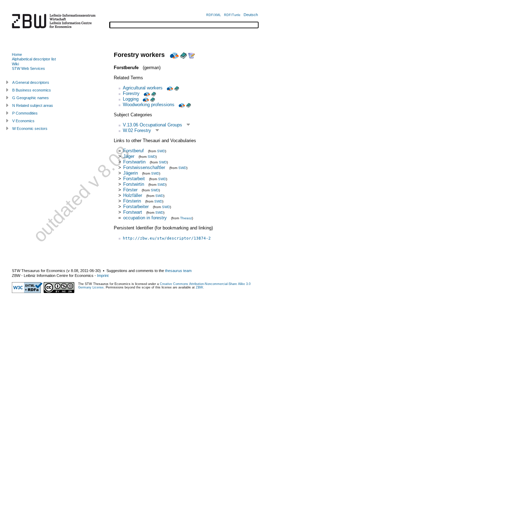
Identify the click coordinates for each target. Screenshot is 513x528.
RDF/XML (213, 15)
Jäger (128, 156)
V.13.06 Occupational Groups (152, 124)
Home (17, 54)
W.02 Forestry (137, 130)
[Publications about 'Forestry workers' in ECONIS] (183, 54)
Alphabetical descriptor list (34, 59)
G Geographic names (30, 98)
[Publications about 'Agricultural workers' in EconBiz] (169, 87)
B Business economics (31, 90)
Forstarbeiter (136, 206)
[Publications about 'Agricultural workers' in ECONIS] (176, 87)
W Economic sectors (29, 128)
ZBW (199, 287)
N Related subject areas (32, 105)
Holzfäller (132, 195)
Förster (130, 189)
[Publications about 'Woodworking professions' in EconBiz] (181, 104)
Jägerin (130, 173)
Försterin (132, 201)
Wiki (15, 64)
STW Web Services (28, 68)
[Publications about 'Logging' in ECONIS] (152, 99)
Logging (131, 99)
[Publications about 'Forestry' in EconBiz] (146, 93)
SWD (161, 151)
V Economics (23, 121)
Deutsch (251, 15)
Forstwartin (134, 161)
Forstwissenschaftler (144, 167)
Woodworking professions (148, 104)
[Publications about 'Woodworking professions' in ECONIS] (188, 104)
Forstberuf (133, 150)
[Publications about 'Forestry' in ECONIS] (153, 93)
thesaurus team (178, 271)
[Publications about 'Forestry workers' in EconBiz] (173, 54)
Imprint (103, 275)
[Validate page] (27, 291)
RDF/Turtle (232, 15)
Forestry (131, 93)
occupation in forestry (145, 217)
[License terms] (59, 291)
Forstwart (132, 212)
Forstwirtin (133, 184)
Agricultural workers (143, 87)
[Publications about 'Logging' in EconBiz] (145, 99)
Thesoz (186, 218)
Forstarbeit (134, 178)
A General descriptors (30, 82)
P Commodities (25, 113)
